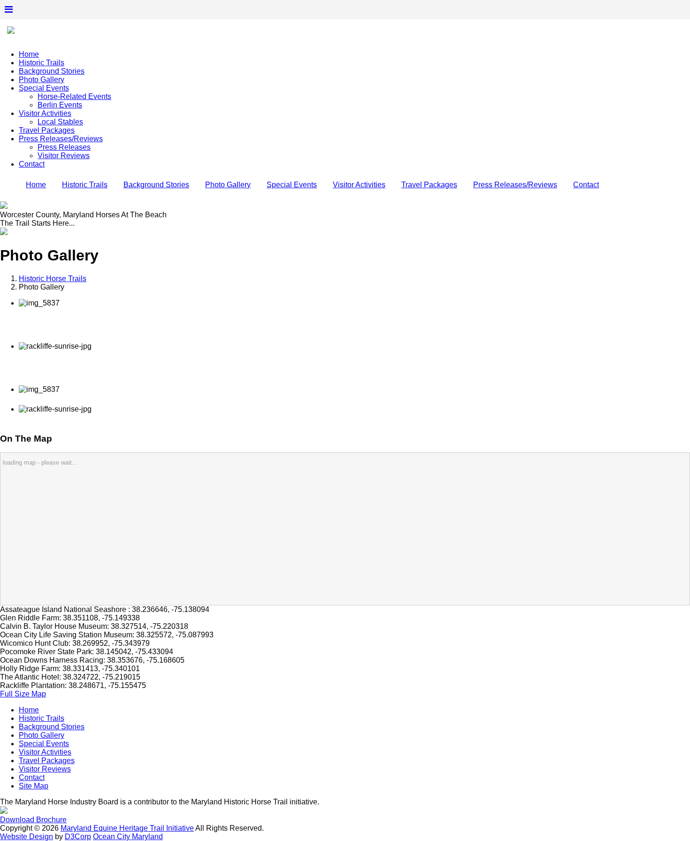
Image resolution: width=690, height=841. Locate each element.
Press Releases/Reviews (61, 139)
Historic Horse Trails (52, 279)
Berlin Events (60, 105)
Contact (32, 164)
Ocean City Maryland (128, 837)
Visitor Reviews (64, 156)
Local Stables (60, 122)
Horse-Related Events (74, 96)
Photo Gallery (41, 80)
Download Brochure (33, 820)
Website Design (26, 837)
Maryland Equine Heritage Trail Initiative (127, 828)
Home (29, 54)
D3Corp (78, 837)
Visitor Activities (45, 113)
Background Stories (51, 71)
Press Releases (64, 147)
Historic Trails (41, 63)
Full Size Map (23, 694)
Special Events (44, 88)
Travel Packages (47, 130)
